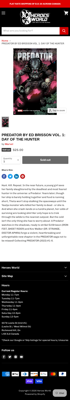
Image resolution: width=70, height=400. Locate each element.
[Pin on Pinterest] (22, 176)
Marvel (9, 144)
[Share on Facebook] (4, 176)
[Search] (64, 31)
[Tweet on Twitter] (10, 176)
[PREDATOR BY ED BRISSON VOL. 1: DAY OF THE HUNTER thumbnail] (5, 122)
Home (5, 40)
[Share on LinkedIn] (16, 176)
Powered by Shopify (35, 394)
